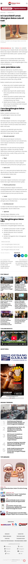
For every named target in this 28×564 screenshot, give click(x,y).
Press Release (7, 536)
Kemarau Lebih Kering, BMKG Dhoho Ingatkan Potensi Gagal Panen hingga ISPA (7, 287)
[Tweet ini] (18, 255)
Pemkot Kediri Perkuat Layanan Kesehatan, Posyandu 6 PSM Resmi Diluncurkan (6, 321)
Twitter (21, 546)
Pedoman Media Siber (21, 541)
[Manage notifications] (24, 560)
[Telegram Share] (22, 255)
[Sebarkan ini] (15, 255)
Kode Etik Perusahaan (7, 541)
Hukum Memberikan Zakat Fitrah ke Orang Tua (14, 489)
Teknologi (8, 492)
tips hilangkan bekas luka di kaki (10, 249)
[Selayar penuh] (25, 344)
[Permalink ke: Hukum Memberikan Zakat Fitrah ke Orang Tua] (14, 472)
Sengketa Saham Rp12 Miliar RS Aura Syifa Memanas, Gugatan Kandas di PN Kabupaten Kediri (21, 287)
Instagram (21, 549)
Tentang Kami (21, 536)
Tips (5, 487)
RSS (21, 553)
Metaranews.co (16, 560)
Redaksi (7, 534)
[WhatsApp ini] (25, 255)
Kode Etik (20, 534)
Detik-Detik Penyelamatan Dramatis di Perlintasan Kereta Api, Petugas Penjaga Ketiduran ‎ (16, 450)
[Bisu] (23, 344)
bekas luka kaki (5, 241)
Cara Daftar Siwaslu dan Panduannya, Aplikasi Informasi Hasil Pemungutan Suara (16, 507)
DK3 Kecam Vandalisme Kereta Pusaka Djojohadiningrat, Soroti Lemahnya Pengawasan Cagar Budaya (14, 437)
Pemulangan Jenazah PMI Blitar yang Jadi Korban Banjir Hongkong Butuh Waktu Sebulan (7, 264)
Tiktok (8, 553)
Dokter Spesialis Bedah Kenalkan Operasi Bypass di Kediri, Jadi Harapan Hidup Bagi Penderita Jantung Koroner (21, 304)
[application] (14, 338)
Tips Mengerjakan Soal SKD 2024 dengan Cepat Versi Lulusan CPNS (16, 513)
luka (20, 48)
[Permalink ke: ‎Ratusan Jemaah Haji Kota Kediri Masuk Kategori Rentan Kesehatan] (21, 314)
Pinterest (8, 549)
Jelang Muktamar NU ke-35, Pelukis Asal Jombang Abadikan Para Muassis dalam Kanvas (16, 429)
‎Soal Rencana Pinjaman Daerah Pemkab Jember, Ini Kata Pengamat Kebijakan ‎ (15, 423)
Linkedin (8, 551)
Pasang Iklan (21, 538)
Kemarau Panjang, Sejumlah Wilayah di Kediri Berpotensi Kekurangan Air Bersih (16, 444)
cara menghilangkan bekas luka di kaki (12, 247)
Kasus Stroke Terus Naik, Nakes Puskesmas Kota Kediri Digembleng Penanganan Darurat (6, 304)
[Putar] (2, 344)
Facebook (8, 546)
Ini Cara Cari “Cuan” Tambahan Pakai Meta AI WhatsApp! (16, 494)
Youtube (21, 551)
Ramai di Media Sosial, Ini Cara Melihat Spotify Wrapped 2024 (15, 500)
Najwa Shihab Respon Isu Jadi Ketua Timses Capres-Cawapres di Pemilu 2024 (21, 263)
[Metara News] (14, 3)
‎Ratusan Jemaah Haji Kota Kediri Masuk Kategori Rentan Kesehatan (21, 321)
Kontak (7, 538)
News (2, 487)
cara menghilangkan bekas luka (10, 244)
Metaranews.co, (6, 48)
